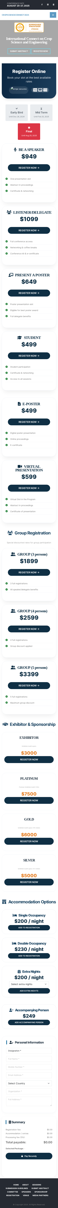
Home (16, 1185)
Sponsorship (41, 1192)
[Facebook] (42, 5)
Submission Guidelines (17, 1188)
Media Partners (40, 1195)
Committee (12, 1192)
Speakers (26, 1192)
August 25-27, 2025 (18, 5)
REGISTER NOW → (29, 167)
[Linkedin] (48, 5)
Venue (26, 1195)
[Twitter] (53, 5)
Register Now (40, 51)
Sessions (36, 1185)
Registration (12, 1195)
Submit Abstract (19, 51)
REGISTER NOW (29, 759)
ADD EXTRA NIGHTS (29, 991)
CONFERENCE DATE (15, 3)
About (25, 1185)
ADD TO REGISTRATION (29, 928)
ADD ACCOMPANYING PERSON (29, 1022)
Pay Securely (30, 1156)
